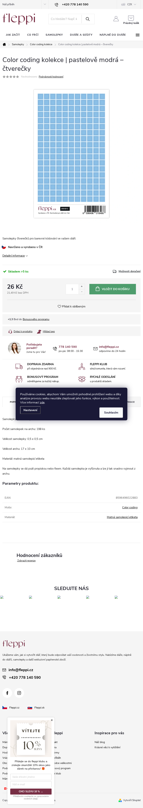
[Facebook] (7, 693)
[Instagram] (19, 693)
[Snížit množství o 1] (82, 291)
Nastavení (30, 410)
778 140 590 (68, 347)
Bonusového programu (36, 319)
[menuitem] (13, 35)
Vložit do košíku (116, 289)
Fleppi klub (54, 773)
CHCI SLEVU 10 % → (31, 791)
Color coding (130, 507)
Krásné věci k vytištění (107, 747)
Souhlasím (111, 413)
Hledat (88, 19)
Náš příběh (8, 4)
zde (42, 402)
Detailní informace (13, 256)
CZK (129, 4)
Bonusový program (59, 768)
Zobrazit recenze (26, 560)
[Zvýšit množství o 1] (82, 286)
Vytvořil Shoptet (132, 800)
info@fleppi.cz (109, 347)
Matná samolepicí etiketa (122, 517)
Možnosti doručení (130, 271)
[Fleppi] (13, 644)
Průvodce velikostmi (60, 763)
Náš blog (100, 742)
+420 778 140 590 (25, 677)
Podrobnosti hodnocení (51, 76)
